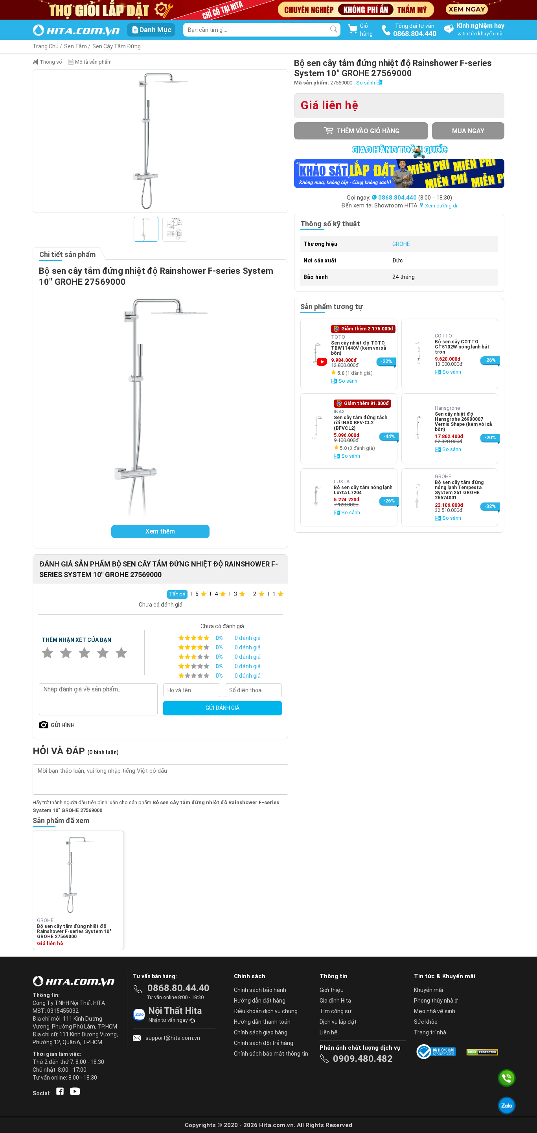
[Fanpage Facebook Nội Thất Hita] (58, 1093)
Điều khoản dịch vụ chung (266, 1011)
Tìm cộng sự (335, 1011)
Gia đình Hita (335, 1000)
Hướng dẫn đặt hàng (259, 1000)
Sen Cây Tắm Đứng (116, 46)
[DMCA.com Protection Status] (481, 1051)
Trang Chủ (46, 46)
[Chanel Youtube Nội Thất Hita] (73, 1093)
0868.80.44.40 (178, 988)
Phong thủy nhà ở (436, 1000)
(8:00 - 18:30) (415, 197)
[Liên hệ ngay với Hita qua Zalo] (507, 1105)
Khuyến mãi (428, 990)
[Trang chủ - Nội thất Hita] (76, 981)
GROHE (401, 244)
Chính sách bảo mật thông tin (271, 1053)
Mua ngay (468, 131)
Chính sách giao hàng (260, 1032)
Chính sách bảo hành (260, 990)
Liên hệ (329, 1032)
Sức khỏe (426, 1022)
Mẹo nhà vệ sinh (434, 1011)
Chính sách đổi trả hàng (263, 1043)
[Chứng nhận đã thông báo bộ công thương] (437, 1052)
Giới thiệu (332, 990)
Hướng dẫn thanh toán (262, 1022)
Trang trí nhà (430, 1032)
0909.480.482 (363, 1058)
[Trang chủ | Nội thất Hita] (76, 31)
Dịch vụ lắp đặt (338, 1022)
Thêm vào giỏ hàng (367, 131)
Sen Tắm (75, 46)
